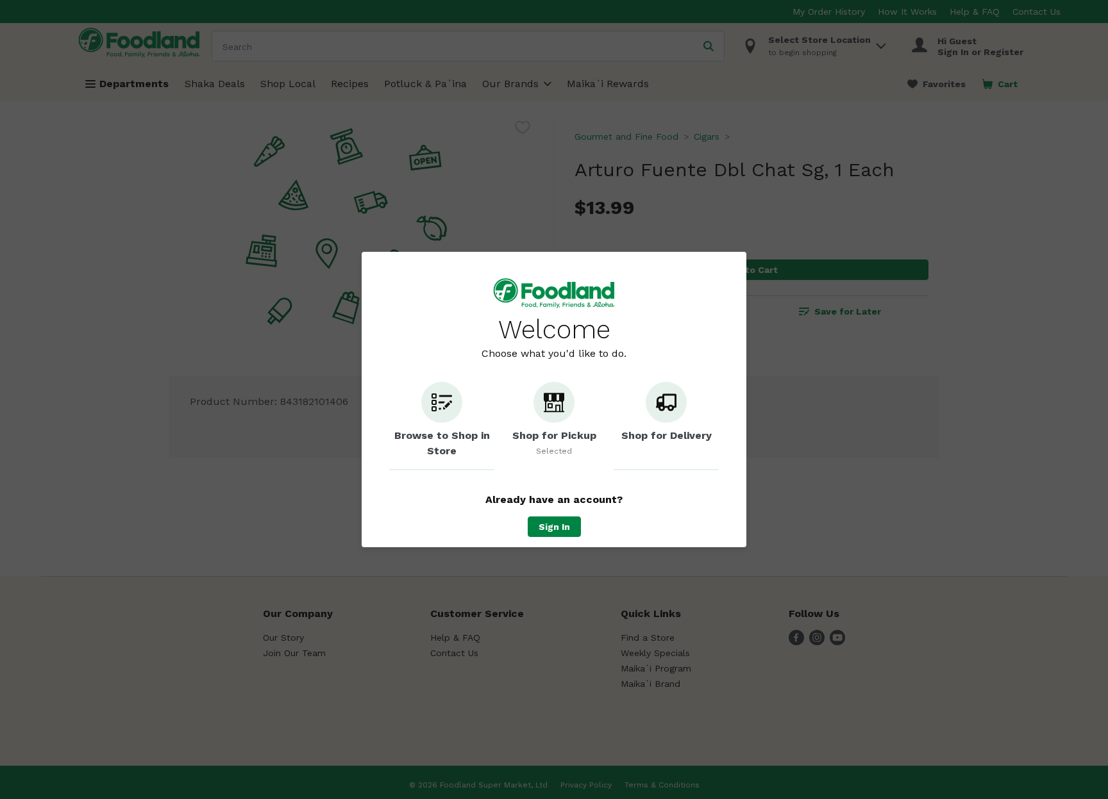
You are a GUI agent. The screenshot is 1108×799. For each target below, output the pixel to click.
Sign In (554, 527)
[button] (441, 426)
